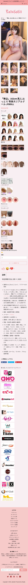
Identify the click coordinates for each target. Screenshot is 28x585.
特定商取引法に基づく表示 (11, 279)
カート (25, 3)
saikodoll (13, 581)
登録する (23, 570)
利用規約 (14, 541)
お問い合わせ (14, 533)
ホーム (2, 18)
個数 (2, 255)
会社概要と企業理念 (14, 539)
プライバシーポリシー (14, 537)
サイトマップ (14, 526)
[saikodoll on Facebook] (11, 576)
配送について (14, 545)
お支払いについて (14, 535)
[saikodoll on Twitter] (8, 576)
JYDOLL (12, 314)
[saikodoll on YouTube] (20, 576)
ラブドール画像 (14, 522)
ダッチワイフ (14, 514)
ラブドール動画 (14, 524)
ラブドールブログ (14, 520)
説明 (3, 275)
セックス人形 (14, 516)
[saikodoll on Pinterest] (14, 576)
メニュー (5, 3)
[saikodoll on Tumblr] (17, 576)
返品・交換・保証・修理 (14, 543)
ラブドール (14, 512)
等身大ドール (14, 518)
